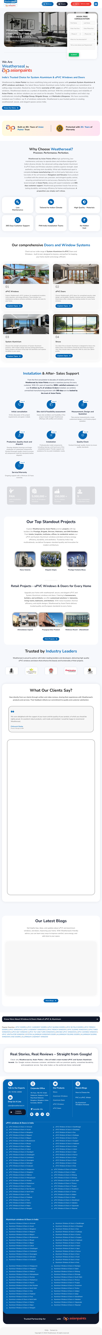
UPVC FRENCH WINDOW (56, 1030)
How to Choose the (83, 1092)
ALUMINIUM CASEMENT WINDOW (35, 1037)
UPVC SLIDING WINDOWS (77, 1030)
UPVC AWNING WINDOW (87, 1032)
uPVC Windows (12, 291)
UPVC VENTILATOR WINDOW (13, 1034)
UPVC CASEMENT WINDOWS (34, 1030)
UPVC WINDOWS (15, 1030)
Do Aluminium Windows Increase (82, 1104)
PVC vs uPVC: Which (83, 1097)
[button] (96, 4)
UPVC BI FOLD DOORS (74, 1027)
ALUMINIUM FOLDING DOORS (68, 1034)
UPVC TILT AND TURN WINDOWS (42, 1032)
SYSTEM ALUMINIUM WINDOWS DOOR (41, 1034)
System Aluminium (13, 341)
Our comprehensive (51, 245)
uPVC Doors (60, 291)
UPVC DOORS (20, 1027)
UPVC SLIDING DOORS (56, 1027)
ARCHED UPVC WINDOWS (66, 1032)
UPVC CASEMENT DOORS (37, 1027)
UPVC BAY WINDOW (20, 1032)
